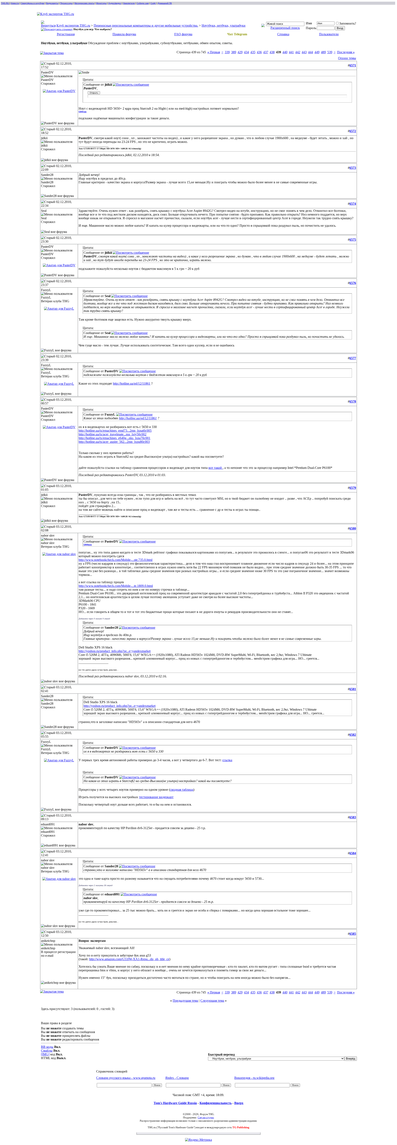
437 (265, 52)
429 (240, 52)
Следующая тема (212, 1000)
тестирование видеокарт (156, 797)
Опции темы (347, 58)
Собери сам (143, 3)
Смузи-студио (206, 1117)
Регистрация (66, 34)
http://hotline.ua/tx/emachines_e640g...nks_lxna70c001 (114, 438)
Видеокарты (52, 3)
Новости (15, 3)
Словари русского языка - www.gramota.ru (125, 1078)
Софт (153, 3)
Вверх (238, 1103)
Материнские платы (84, 3)
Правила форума (124, 34)
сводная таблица (181, 789)
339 (227, 52)
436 (259, 52)
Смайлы (47, 1050)
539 (329, 52)
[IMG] (45, 1054)
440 (284, 52)
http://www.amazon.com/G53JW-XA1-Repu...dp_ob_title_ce (129, 959)
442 (297, 52)
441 (291, 52)
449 (316, 52)
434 (246, 52)
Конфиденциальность (216, 1103)
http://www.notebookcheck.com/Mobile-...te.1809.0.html (116, 586)
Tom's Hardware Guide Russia (175, 1103)
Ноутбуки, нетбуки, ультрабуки (223, 25)
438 (272, 52)
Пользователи (329, 34)
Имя (309, 23)
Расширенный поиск (285, 28)
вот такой (215, 467)
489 (323, 52)
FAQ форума (183, 34)
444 (310, 52)
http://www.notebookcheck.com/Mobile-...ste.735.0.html (115, 560)
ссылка (227, 760)
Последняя (346, 52)
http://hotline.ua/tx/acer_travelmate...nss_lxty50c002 (112, 434)
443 (304, 52)
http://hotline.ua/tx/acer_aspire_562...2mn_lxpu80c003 (114, 441)
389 (233, 52)
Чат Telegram (237, 34)
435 (252, 52)
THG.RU (5, 3)
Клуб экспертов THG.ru (73, 25)
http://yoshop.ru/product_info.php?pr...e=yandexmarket (115, 651)
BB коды (47, 1047)
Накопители (129, 3)
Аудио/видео (114, 3)
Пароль (311, 28)
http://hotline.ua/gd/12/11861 (131, 383)
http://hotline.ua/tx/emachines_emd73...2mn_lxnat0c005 (115, 430)
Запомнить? (347, 23)
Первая (213, 52)
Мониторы (101, 3)
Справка (283, 34)
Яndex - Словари (177, 1078)
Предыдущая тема (185, 1000)
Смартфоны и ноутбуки (32, 3)
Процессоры (66, 3)
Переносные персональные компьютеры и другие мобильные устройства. (146, 25)
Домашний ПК (165, 3)
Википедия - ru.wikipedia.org (254, 1078)
